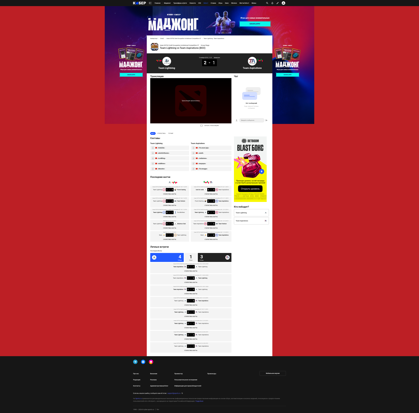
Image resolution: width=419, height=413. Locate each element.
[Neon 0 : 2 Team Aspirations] (204, 182)
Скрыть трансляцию (211, 125)
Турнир (170, 133)
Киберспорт (154, 38)
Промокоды (211, 373)
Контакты (136, 386)
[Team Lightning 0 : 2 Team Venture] (175, 183)
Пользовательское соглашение (185, 380)
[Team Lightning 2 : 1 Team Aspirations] (260, 60)
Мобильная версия (273, 373)
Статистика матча (169, 194)
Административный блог (159, 386)
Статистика (161, 133)
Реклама (153, 380)
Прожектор (178, 373)
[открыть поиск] (267, 3)
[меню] (150, 3)
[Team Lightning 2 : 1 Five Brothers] (158, 60)
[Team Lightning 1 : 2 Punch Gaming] (176, 182)
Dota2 (162, 38)
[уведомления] (272, 3)
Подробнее (199, 401)
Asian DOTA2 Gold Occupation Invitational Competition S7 (184, 38)
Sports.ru (138, 398)
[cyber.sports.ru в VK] (143, 362)
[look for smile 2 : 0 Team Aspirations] (262, 61)
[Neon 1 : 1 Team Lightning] (156, 60)
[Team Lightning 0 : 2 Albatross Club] (157, 61)
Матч (153, 133)
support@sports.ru (173, 393)
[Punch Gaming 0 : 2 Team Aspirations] (261, 60)
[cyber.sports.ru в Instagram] (151, 362)
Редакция (136, 380)
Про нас (136, 373)
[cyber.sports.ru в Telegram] (135, 362)
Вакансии (153, 373)
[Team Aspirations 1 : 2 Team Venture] (205, 182)
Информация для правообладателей (187, 386)
